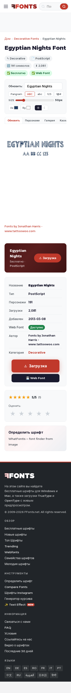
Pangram (16, 94)
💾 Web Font (35, 378)
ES (25, 668)
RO (34, 668)
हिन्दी (54, 675)
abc (39, 94)
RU (19, 675)
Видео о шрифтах (17, 645)
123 (49, 94)
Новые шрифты (16, 534)
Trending (11, 546)
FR (43, 668)
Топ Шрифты (14, 540)
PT (59, 668)
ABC (30, 94)
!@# (58, 94)
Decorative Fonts (26, 38)
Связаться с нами (17, 621)
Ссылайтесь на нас (18, 639)
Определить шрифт (18, 581)
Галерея (49, 120)
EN (8, 668)
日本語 (43, 675)
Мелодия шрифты (17, 564)
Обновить (14, 120)
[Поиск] (64, 6)
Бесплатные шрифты (19, 528)
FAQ (8, 627)
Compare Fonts (16, 587)
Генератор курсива (18, 599)
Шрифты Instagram (19, 593)
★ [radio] (13, 413)
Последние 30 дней (19, 651)
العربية (30, 675)
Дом (7, 38)
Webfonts (12, 552)
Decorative (36, 352)
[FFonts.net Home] (24, 6)
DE (17, 668)
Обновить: (16, 86)
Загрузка (49, 258)
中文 (9, 675)
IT (51, 668)
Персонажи (32, 120)
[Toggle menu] (5, 6)
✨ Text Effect (19, 604)
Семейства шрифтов (19, 558)
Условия (10, 633)
